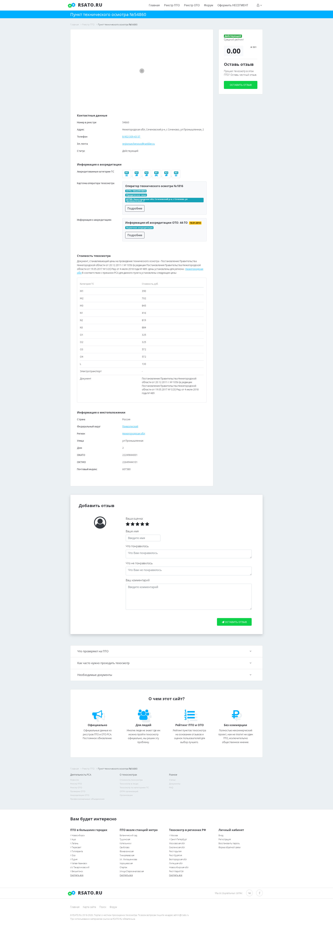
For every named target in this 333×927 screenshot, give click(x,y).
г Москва (173, 835)
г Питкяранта (76, 851)
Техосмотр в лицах (129, 784)
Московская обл (177, 843)
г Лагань (74, 843)
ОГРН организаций (129, 791)
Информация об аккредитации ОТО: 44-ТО (156, 223)
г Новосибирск (77, 835)
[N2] (147, 175)
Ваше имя (132, 531)
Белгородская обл (178, 859)
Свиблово (124, 847)
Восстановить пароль (229, 843)
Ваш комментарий (138, 580)
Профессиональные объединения (87, 799)
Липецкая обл (176, 863)
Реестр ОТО (192, 5)
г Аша (73, 839)
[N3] (167, 175)
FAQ (171, 787)
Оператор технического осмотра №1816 (154, 186)
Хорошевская (126, 863)
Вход (221, 835)
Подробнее (134, 208)
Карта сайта (89, 907)
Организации (126, 795)
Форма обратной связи (230, 847)
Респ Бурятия (175, 855)
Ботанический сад (128, 835)
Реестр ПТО (172, 5)
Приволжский (130, 426)
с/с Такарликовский (79, 867)
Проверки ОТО (77, 791)
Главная (154, 5)
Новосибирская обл (179, 867)
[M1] (157, 175)
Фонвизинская (127, 851)
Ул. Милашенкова (128, 859)
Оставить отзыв (241, 84)
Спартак (123, 867)
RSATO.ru (89, 5)
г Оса (72, 855)
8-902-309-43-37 (131, 136)
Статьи (172, 780)
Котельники (125, 843)
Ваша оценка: (134, 518)
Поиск (102, 907)
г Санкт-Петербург (178, 839)
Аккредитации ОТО (79, 795)
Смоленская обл (177, 847)
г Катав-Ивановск (78, 863)
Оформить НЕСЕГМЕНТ (232, 5)
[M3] (127, 175)
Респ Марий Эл (176, 871)
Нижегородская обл (133, 433)
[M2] (176, 175)
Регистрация (225, 839)
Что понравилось (137, 546)
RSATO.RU (89, 893)
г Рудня (73, 859)
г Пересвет (75, 847)
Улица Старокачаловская (132, 871)
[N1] (137, 175)
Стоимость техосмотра (131, 780)
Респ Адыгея (175, 851)
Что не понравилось (139, 563)
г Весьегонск (76, 871)
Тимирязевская (127, 855)
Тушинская (125, 839)
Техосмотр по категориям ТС (134, 787)
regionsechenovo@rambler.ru (138, 143)
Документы (174, 784)
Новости (74, 780)
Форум (208, 5)
